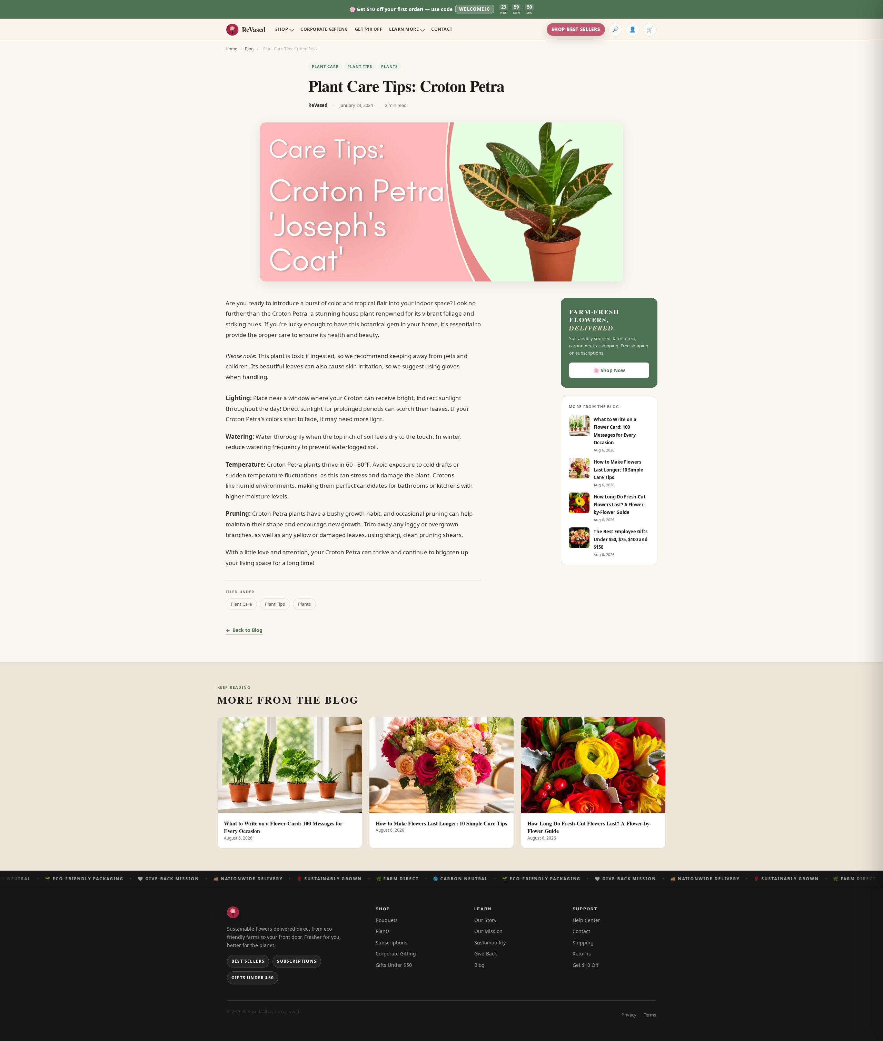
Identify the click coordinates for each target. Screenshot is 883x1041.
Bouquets (387, 920)
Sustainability (490, 942)
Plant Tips (359, 66)
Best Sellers (248, 961)
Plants (389, 66)
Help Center (586, 920)
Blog (249, 49)
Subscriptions (297, 961)
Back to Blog (247, 630)
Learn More (404, 29)
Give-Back (485, 953)
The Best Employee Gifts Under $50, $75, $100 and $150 (620, 539)
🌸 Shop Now (609, 370)
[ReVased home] (233, 912)
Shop (281, 29)
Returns (582, 953)
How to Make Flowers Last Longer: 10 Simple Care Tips (618, 469)
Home (231, 49)
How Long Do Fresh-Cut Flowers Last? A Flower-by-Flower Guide (620, 504)
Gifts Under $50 (252, 978)
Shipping (583, 942)
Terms (650, 1015)
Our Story (485, 920)
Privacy (629, 1015)
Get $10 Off (369, 29)
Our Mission (488, 931)
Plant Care (325, 66)
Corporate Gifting (324, 29)
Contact (442, 29)
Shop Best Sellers (576, 29)
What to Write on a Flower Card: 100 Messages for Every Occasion (283, 827)
